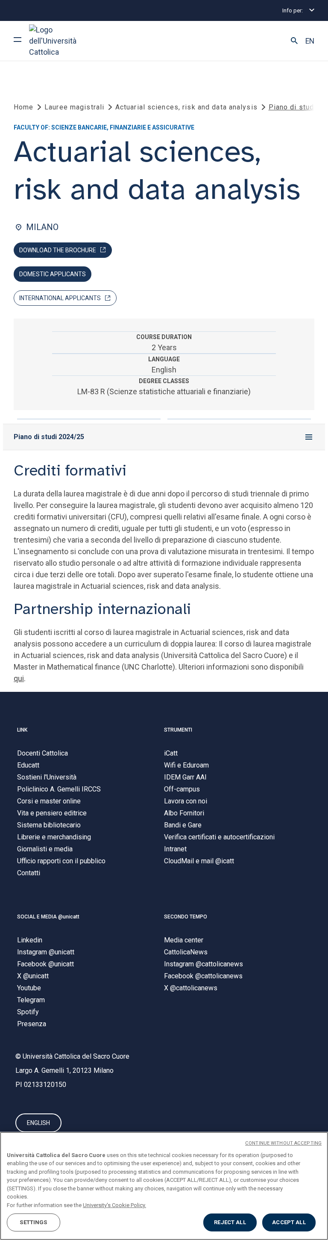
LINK (22, 730)
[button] (294, 41)
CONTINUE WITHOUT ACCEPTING (283, 1143)
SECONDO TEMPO (185, 917)
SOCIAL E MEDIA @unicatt (48, 917)
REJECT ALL (230, 1222)
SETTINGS (33, 1222)
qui (19, 678)
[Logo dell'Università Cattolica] (61, 40)
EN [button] (309, 41)
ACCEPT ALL (288, 1222)
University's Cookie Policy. (114, 1205)
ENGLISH (38, 1122)
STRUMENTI (178, 730)
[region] (164, 1186)
